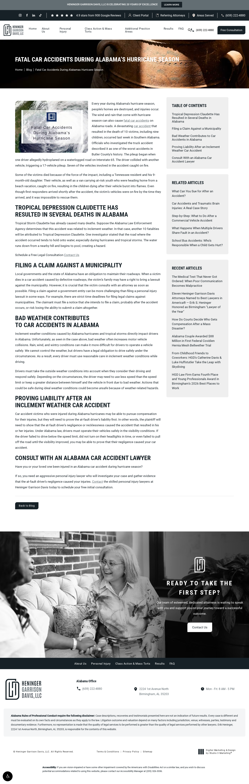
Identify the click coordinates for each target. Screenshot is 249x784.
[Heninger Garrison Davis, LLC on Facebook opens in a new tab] (26, 15)
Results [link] (169, 28)
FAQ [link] (181, 28)
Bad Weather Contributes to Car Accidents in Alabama (194, 138)
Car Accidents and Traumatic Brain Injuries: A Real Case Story (195, 205)
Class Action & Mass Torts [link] (98, 30)
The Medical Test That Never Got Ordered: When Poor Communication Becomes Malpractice (197, 281)
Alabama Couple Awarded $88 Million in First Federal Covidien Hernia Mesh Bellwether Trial (193, 340)
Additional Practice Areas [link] (137, 30)
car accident (142, 126)
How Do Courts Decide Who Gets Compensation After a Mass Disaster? (194, 324)
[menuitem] (20, 15)
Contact (97, 481)
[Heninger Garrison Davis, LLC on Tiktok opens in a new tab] (40, 15)
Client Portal (141, 15)
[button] (8, 776)
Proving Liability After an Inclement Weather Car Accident (196, 148)
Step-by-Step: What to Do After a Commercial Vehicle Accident (194, 218)
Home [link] (33, 28)
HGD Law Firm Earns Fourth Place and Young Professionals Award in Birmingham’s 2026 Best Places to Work (195, 381)
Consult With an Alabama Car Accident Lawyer (192, 159)
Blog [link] (29, 69)
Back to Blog (27, 505)
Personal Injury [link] (65, 30)
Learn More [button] (171, 4)
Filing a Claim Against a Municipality (196, 128)
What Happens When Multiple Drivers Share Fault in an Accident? (197, 230)
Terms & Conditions (108, 751)
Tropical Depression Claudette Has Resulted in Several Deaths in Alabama (196, 117)
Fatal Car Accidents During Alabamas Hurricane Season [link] (69, 69)
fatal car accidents (136, 120)
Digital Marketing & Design (221, 751)
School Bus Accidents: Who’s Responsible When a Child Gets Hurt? (197, 242)
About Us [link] (46, 30)
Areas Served (205, 15)
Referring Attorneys (172, 15)
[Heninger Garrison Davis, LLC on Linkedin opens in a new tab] (33, 15)
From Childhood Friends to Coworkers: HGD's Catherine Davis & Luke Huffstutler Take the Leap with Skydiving (197, 360)
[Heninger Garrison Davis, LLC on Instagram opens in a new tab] (20, 15)
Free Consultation (231, 30)
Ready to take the (200, 587)
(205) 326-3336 (154, 771)
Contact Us (71, 255)
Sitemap (147, 751)
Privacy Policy (131, 751)
